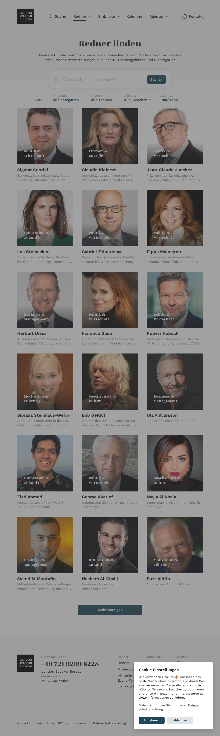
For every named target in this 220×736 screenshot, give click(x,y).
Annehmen (152, 720)
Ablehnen (180, 720)
